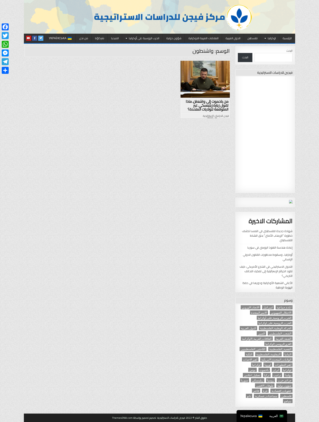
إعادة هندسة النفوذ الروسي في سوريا (270, 247)
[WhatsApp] (5, 44)
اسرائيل (268, 307)
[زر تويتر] (40, 38)
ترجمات (203, 72)
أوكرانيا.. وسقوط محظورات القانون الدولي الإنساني (268, 257)
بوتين (252, 370)
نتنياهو (287, 401)
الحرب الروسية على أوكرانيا (144, 38)
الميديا (115, 38)
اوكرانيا (272, 38)
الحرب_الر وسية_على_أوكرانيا (274, 318)
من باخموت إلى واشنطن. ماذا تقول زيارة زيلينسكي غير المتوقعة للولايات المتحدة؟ (207, 105)
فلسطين (252, 38)
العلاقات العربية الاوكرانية (203, 38)
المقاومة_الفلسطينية (268, 354)
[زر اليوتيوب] (28, 38)
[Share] (5, 70)
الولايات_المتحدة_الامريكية (276, 359)
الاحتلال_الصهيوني (281, 312)
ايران (276, 370)
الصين (261, 333)
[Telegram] (5, 61)
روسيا (270, 380)
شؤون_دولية (284, 385)
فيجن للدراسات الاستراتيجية (216, 116)
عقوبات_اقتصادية (281, 391)
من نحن (83, 38)
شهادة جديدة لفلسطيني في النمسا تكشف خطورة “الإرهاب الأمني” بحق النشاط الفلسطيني (267, 235)
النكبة (249, 354)
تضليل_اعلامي (252, 375)
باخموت (264, 370)
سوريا (244, 380)
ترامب (277, 375)
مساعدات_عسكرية (266, 396)
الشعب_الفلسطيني (280, 333)
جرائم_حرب (284, 380)
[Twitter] (5, 35)
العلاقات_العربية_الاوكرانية (257, 338)
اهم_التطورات (283, 365)
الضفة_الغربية (283, 338)
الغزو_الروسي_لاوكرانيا (278, 344)
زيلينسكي (257, 380)
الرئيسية (287, 38)
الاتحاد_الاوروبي (250, 307)
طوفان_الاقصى (264, 385)
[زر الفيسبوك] (34, 38)
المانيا (287, 354)
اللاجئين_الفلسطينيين (253, 349)
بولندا (288, 375)
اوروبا (268, 365)
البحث (289, 50)
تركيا (267, 375)
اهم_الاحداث (250, 359)
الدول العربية (232, 38)
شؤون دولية (173, 38)
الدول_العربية (248, 328)
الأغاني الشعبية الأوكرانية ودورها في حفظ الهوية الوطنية (268, 285)
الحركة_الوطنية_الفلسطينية (275, 328)
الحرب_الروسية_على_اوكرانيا (274, 323)
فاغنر (256, 391)
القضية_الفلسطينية (280, 349)
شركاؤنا (99, 38)
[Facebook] (5, 27)
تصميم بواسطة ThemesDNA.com (130, 417)
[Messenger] (5, 53)
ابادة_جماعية (284, 307)
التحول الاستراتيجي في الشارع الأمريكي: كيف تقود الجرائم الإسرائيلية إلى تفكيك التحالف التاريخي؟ (266, 271)
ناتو (249, 396)
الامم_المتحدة (259, 312)
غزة (265, 391)
